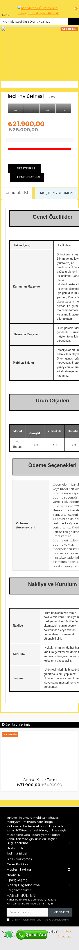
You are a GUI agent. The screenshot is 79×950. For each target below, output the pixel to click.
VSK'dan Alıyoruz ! (64, 933)
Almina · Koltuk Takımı (40, 780)
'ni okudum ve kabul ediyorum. (40, 919)
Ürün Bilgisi (17, 193)
